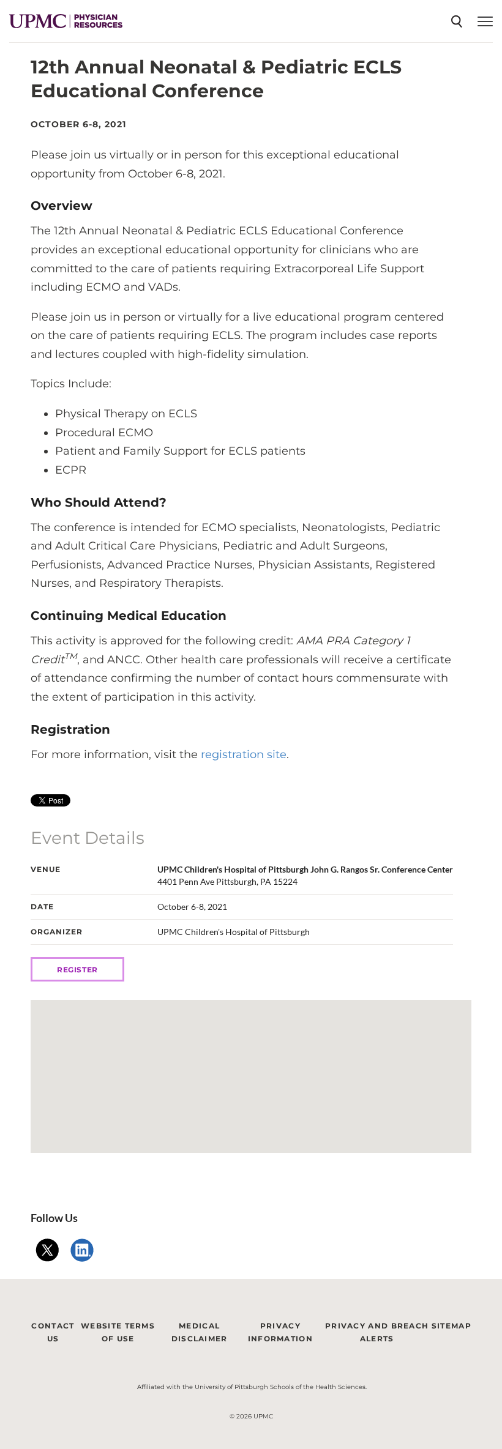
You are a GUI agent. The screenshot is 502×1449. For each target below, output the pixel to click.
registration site (244, 754)
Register (77, 969)
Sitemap (451, 1325)
